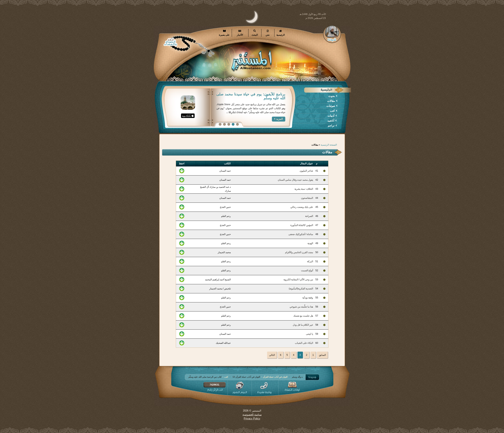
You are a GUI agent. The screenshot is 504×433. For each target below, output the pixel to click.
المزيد (279, 111)
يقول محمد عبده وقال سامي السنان (295, 179)
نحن (268, 34)
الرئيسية (280, 34)
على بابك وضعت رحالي (301, 207)
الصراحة (309, 216)
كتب (332, 110)
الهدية (310, 243)
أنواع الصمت (307, 270)
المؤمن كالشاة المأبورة (301, 225)
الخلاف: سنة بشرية (304, 189)
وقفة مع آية (307, 297)
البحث (255, 34)
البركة (310, 261)
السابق (322, 355)
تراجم (331, 125)
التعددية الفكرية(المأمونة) (301, 288)
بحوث (331, 96)
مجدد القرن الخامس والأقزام (299, 252)
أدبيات (331, 115)
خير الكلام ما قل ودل (303, 324)
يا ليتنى (309, 334)
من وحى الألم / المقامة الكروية (298, 279)
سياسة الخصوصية (252, 414)
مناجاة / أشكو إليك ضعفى (300, 234)
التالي (272, 355)
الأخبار (240, 34)
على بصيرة (224, 34)
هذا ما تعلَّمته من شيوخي (301, 306)
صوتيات (330, 105)
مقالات (331, 100)
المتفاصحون (307, 198)
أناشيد (330, 120)
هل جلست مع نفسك (303, 315)
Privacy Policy (252, 418)
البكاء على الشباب (304, 343)
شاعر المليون (306, 170)
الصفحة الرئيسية (329, 144)
